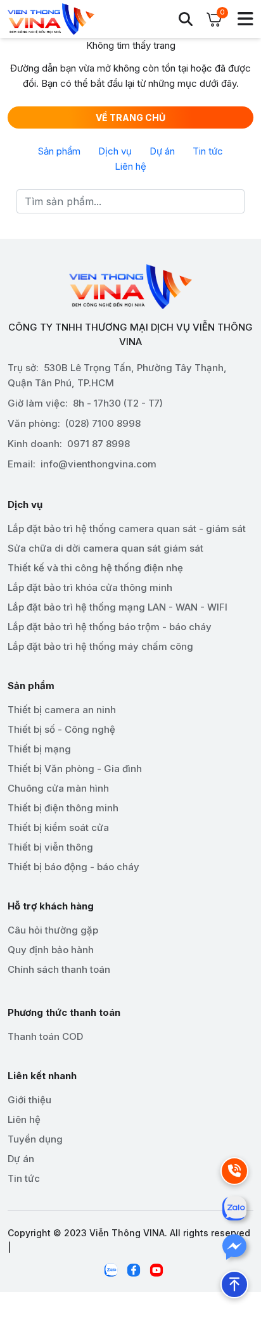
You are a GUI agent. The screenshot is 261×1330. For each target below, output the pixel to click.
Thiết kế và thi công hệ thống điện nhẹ (95, 568)
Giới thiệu (29, 1100)
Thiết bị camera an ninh (62, 710)
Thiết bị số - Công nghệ (61, 729)
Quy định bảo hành (51, 950)
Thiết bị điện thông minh (63, 808)
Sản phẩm (59, 151)
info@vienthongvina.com (98, 464)
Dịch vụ (115, 151)
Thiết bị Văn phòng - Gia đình (75, 769)
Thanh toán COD (45, 1036)
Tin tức (208, 151)
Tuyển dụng (35, 1139)
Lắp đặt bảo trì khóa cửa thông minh (90, 587)
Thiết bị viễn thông (50, 847)
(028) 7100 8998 (103, 423)
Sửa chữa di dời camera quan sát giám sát (105, 548)
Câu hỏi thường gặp (53, 930)
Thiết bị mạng (39, 749)
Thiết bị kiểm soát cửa (58, 827)
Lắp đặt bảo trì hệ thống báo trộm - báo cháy (110, 627)
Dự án (162, 151)
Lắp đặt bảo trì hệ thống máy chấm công (100, 646)
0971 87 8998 (98, 444)
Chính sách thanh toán (59, 969)
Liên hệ (130, 166)
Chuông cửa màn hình (58, 788)
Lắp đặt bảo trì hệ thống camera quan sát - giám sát (127, 528)
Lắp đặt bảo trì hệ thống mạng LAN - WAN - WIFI (117, 607)
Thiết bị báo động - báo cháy (73, 867)
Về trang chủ (130, 117)
